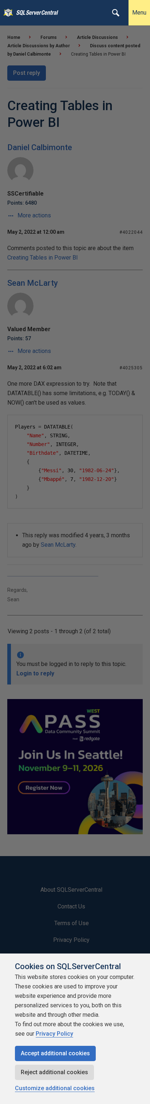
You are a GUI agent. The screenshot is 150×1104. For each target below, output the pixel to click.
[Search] (116, 12)
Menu (139, 12)
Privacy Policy (54, 1033)
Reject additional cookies (54, 1072)
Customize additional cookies (55, 1088)
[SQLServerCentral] (6, 12)
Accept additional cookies (55, 1053)
